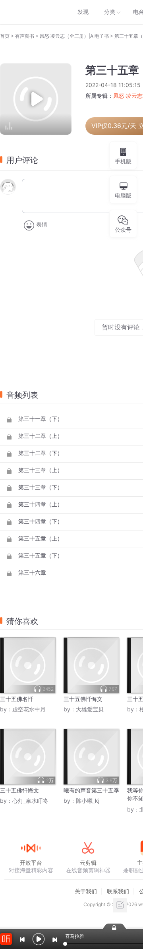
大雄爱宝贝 (90, 709)
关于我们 (86, 891)
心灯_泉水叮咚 (30, 800)
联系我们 (118, 891)
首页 (5, 36)
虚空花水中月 (29, 709)
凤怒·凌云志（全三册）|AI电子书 (74, 36)
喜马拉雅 (30, 12)
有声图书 (24, 36)
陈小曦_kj (87, 800)
